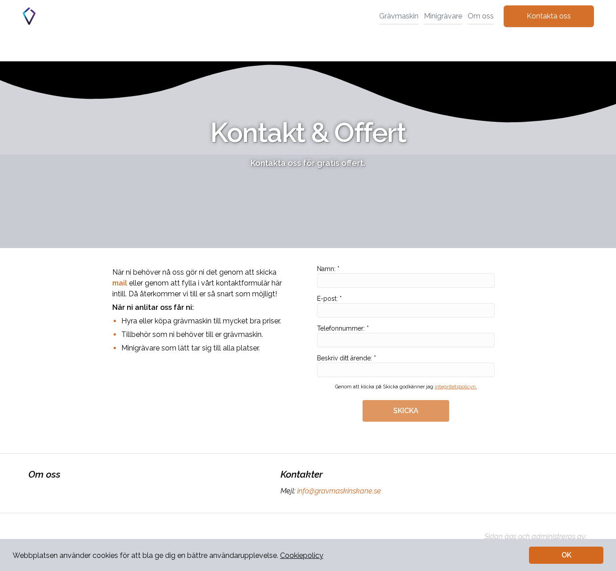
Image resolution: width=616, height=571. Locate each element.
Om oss (481, 16)
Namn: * (328, 268)
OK (566, 555)
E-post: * (329, 298)
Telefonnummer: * (343, 328)
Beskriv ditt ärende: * (346, 358)
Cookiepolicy (301, 555)
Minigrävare (443, 16)
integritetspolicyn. (456, 387)
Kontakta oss (549, 16)
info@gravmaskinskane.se (339, 491)
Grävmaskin (398, 16)
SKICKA (405, 410)
